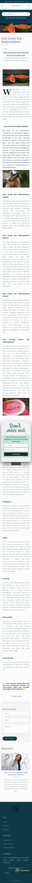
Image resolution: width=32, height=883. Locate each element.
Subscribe (16, 454)
